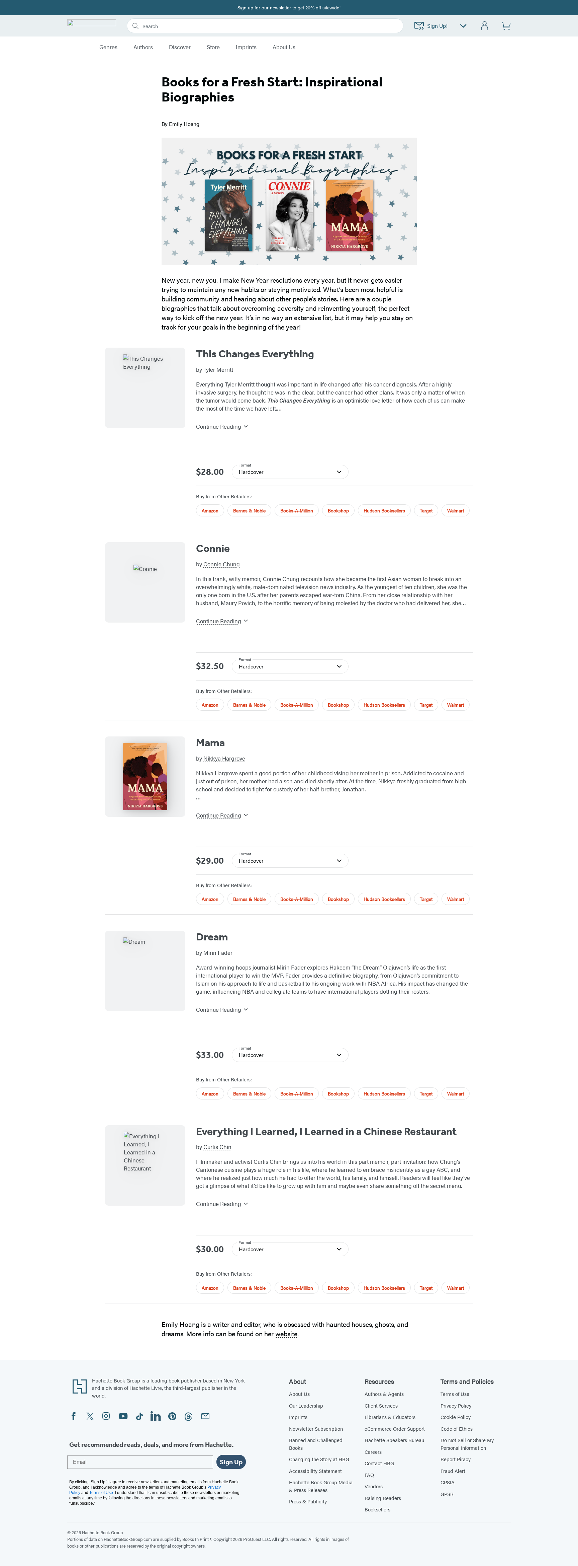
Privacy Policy (456, 1405)
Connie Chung (221, 564)
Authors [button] (143, 47)
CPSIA (448, 1482)
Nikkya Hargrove (224, 758)
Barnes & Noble (249, 510)
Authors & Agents (384, 1393)
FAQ (369, 1474)
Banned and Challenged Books (316, 1443)
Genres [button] (108, 47)
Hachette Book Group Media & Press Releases (321, 1486)
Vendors (374, 1486)
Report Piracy (456, 1459)
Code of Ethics (457, 1428)
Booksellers (377, 1509)
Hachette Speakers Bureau (394, 1439)
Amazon (210, 510)
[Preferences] (463, 26)
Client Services (381, 1405)
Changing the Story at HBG (319, 1459)
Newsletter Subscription (316, 1428)
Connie (213, 548)
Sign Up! (437, 25)
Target (426, 510)
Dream (212, 936)
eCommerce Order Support (395, 1428)
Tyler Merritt (218, 369)
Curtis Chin (217, 1147)
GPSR (447, 1493)
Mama (210, 742)
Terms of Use (455, 1393)
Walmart (455, 510)
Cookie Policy (456, 1416)
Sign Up (231, 1462)
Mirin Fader (217, 952)
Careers (373, 1451)
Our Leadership (306, 1405)
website (286, 1333)
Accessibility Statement (315, 1470)
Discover (180, 47)
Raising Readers (383, 1497)
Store (213, 47)
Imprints (246, 47)
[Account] (485, 26)
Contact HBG (379, 1463)
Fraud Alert (453, 1470)
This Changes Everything (255, 353)
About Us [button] (284, 47)
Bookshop (338, 510)
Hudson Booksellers (384, 510)
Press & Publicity (308, 1501)
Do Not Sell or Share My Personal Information (467, 1443)
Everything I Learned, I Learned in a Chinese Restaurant (326, 1131)
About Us (299, 1393)
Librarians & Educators (390, 1416)
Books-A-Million (296, 510)
